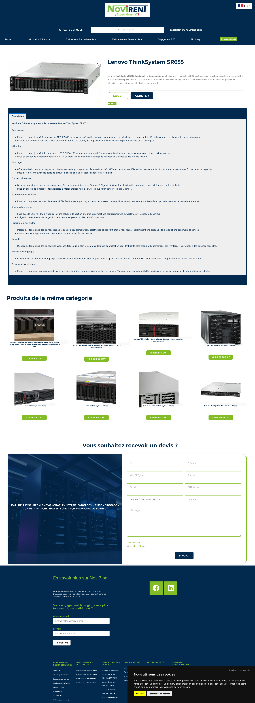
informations (132, 662)
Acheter (133, 546)
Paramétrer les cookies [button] (159, 694)
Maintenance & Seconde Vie (85, 663)
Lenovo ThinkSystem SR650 (96, 406)
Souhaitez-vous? (135, 542)
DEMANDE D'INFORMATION (181, 663)
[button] (97, 64)
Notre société (155, 662)
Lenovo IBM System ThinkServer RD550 (220, 406)
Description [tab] (18, 116)
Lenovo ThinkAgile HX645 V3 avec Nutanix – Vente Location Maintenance (158, 340)
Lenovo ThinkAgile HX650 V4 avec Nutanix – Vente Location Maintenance (96, 346)
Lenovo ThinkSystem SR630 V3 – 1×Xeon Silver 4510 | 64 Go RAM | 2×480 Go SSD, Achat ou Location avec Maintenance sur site (34, 344)
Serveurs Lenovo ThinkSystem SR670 (158, 406)
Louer (143, 546)
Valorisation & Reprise (111, 663)
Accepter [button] (140, 694)
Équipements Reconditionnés (62, 663)
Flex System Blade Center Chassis (221, 345)
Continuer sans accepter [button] (239, 670)
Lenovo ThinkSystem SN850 (34, 406)
